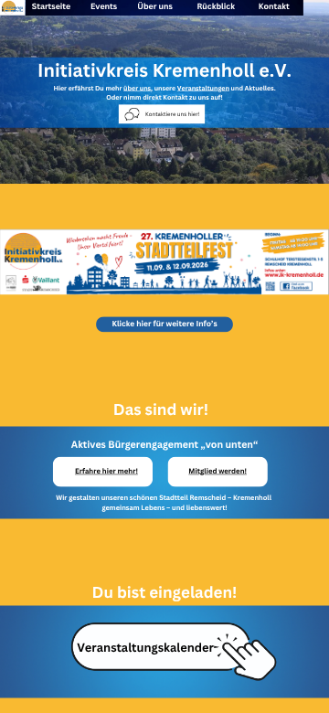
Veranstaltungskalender (145, 647)
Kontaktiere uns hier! (172, 114)
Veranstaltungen (203, 87)
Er (71, 471)
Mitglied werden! (217, 471)
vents (106, 6)
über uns (137, 87)
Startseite (51, 6)
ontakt (276, 6)
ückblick (218, 6)
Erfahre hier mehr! (106, 471)
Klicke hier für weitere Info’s (164, 324)
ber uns (158, 6)
